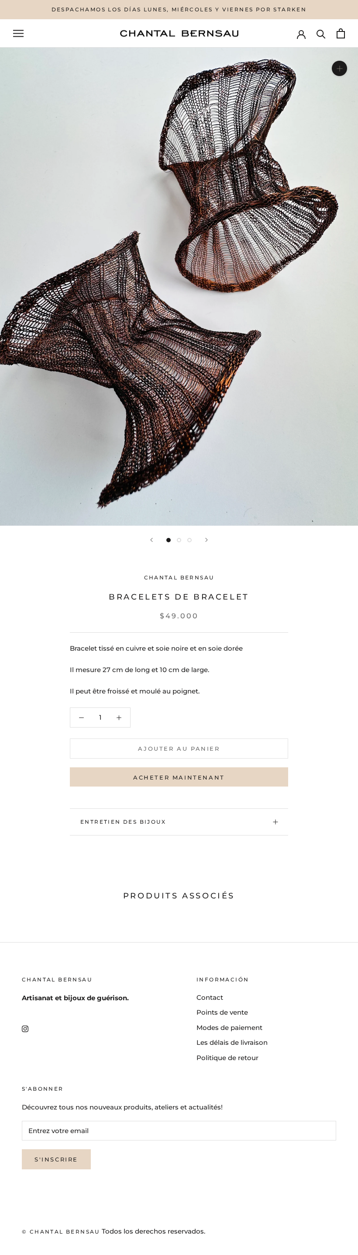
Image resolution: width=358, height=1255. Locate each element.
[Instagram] (25, 1028)
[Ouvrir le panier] (341, 33)
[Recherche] (321, 33)
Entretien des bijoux (123, 821)
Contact (209, 997)
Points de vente (222, 1012)
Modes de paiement (229, 1027)
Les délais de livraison (232, 1042)
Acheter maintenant (179, 777)
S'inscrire (56, 1159)
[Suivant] (206, 540)
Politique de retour (227, 1058)
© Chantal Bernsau (61, 1231)
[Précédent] (151, 540)
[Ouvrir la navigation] (18, 34)
